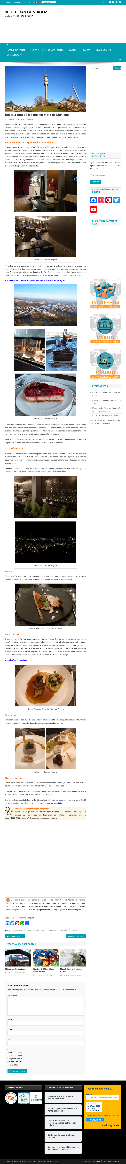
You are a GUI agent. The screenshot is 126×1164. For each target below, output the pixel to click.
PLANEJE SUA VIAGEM (16, 50)
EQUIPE (8, 2)
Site (9, 1039)
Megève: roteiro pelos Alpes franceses (77, 936)
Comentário (13, 995)
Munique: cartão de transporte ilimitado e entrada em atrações (16, 936)
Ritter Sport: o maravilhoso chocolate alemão (43, 970)
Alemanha (18, 931)
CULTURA (86, 50)
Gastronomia (39, 931)
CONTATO (27, 2)
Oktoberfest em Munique (15, 969)
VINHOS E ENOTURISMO (53, 50)
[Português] (39, 2)
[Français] (36, 2)
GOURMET (73, 50)
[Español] (41, 2)
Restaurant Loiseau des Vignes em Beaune (106, 394)
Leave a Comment (26, 120)
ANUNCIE (17, 2)
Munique (22, 124)
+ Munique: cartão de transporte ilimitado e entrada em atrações (35, 280)
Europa (28, 931)
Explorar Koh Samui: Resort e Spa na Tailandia (106, 402)
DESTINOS (35, 50)
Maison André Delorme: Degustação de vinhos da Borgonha (106, 409)
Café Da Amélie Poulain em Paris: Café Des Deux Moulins (106, 422)
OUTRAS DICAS (13, 55)
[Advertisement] (105, 111)
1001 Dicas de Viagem (18, 973)
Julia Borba (11, 120)
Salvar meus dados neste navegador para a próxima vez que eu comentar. (15, 1058)
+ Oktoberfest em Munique (16, 660)
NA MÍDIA (96, 1161)
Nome (10, 1019)
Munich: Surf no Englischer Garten (71, 970)
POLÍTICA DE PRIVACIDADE (112, 1161)
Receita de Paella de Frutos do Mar (105, 416)
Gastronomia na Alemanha (57, 931)
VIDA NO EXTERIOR (103, 50)
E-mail (11, 1029)
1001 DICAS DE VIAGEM (26, 12)
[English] (34, 2)
